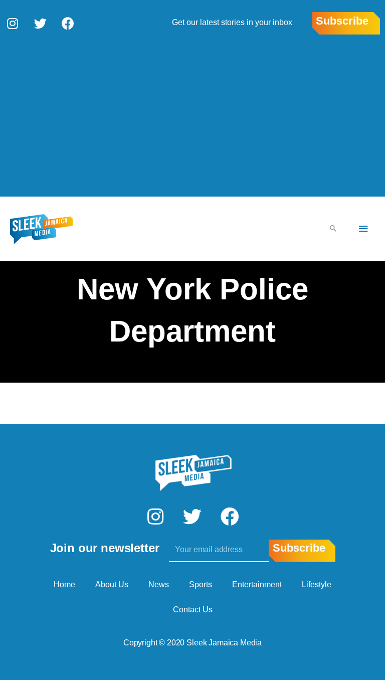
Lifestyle (316, 584)
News (158, 584)
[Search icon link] (333, 229)
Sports (200, 584)
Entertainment (257, 584)
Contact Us (193, 609)
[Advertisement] (192, 115)
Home (64, 584)
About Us (111, 584)
